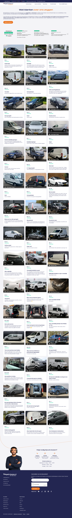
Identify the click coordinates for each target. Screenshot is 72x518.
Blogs (20, 502)
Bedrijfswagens (5, 500)
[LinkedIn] (48, 491)
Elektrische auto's (6, 504)
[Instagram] (45, 491)
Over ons (21, 498)
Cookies (28, 514)
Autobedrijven (22, 508)
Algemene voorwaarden (18, 514)
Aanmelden (35, 488)
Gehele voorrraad (5, 498)
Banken (21, 506)
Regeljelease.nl (50, 17)
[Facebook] (51, 491)
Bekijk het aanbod (8, 22)
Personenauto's (5, 502)
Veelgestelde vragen (23, 510)
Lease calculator (5, 508)
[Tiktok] (42, 491)
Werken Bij (21, 500)
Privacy (24, 514)
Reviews (21, 504)
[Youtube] (39, 491)
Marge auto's (5, 506)
